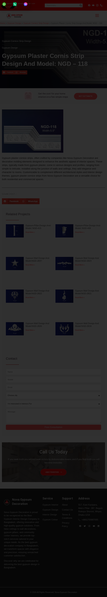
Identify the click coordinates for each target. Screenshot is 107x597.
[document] (53, 298)
